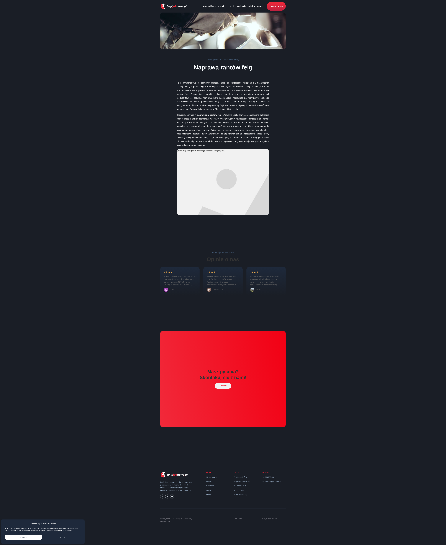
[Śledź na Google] (172, 496)
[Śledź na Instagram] (167, 496)
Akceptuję (23, 537)
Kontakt (260, 6)
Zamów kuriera (276, 6)
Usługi (221, 6)
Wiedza (251, 6)
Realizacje (241, 6)
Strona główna (209, 6)
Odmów (62, 537)
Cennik (232, 6)
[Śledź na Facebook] (162, 496)
